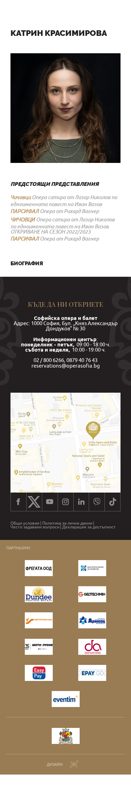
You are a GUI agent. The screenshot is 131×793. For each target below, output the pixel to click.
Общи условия (24, 523)
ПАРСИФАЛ (24, 211)
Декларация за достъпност (89, 527)
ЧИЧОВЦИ (22, 219)
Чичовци (20, 197)
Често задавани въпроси (34, 527)
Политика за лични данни (67, 523)
